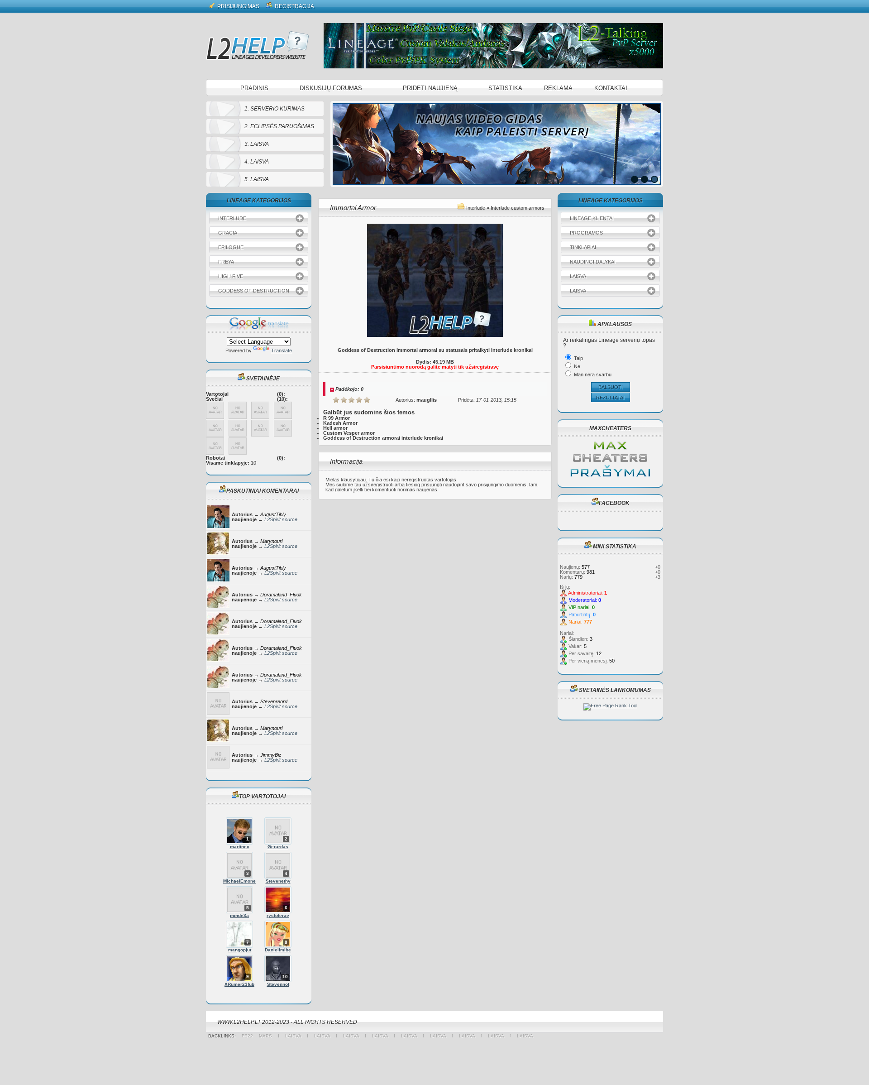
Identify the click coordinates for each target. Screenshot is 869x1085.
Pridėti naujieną (430, 88)
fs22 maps (260, 1035)
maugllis (426, 400)
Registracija (293, 6)
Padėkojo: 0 (349, 389)
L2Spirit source (280, 519)
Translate (281, 350)
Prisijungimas (237, 6)
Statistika (505, 88)
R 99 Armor (336, 418)
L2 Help (257, 45)
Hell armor (335, 428)
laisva (293, 1035)
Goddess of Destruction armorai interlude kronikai (383, 438)
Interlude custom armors (517, 208)
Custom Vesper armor (349, 433)
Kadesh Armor (340, 423)
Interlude (475, 208)
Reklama (558, 88)
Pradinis (254, 88)
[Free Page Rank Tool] (610, 705)
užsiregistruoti (378, 484)
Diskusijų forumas (331, 88)
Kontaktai (610, 88)
